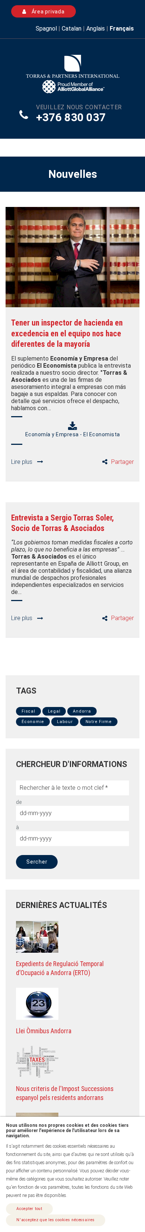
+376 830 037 (71, 117)
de (19, 802)
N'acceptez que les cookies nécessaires (55, 1219)
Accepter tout (29, 1208)
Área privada (47, 12)
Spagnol (46, 28)
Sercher (36, 862)
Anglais (95, 28)
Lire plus (21, 461)
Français (122, 28)
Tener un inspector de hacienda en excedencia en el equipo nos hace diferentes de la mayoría (67, 333)
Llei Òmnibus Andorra (43, 1031)
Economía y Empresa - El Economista (72, 434)
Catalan (71, 28)
